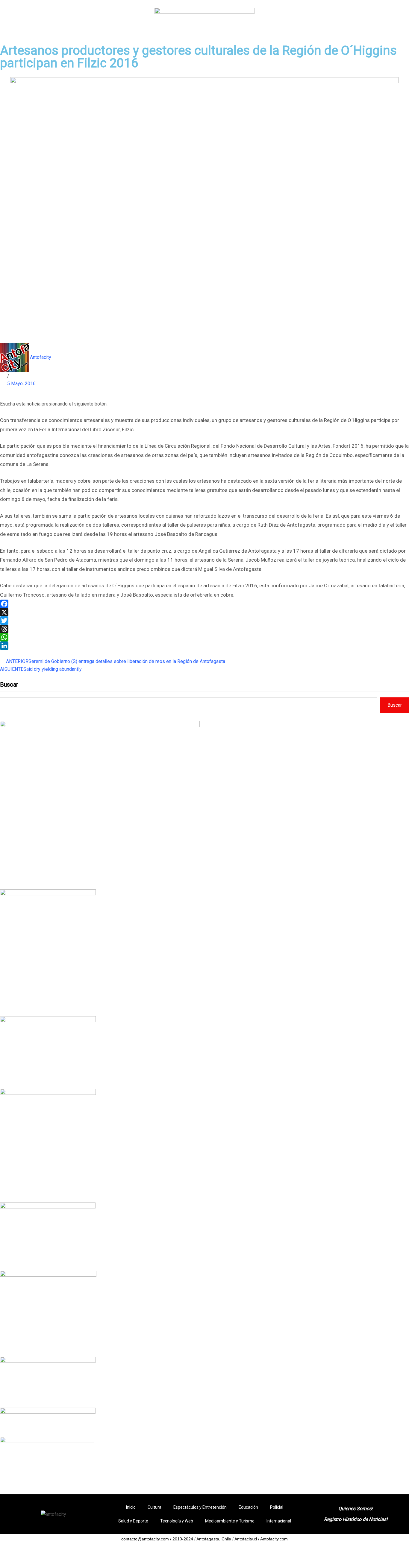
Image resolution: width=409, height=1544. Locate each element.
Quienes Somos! (355, 1508)
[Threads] (204, 629)
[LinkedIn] (204, 645)
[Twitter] (204, 620)
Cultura (154, 1507)
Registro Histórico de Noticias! (355, 1519)
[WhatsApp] (204, 637)
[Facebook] (204, 604)
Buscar (9, 684)
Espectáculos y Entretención (200, 1507)
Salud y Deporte (133, 1521)
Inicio (131, 1507)
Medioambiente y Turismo (230, 1521)
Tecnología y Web (176, 1521)
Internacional (278, 1521)
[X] (204, 612)
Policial (276, 1507)
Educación (248, 1507)
